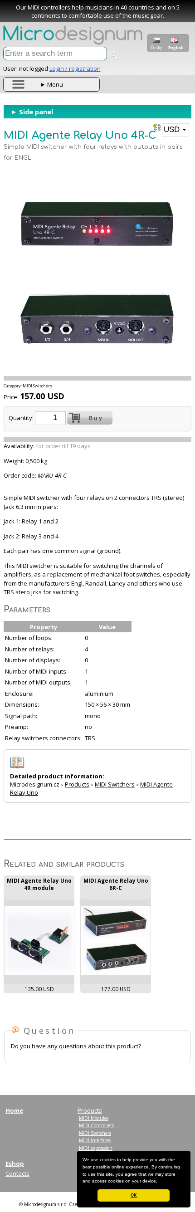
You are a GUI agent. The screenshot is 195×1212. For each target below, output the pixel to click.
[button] (160, 1182)
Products (77, 784)
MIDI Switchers (37, 386)
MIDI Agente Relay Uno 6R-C (115, 884)
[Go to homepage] (73, 43)
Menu (51, 84)
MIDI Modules (93, 1118)
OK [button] (134, 1195)
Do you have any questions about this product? (76, 1046)
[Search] (113, 55)
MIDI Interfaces (95, 1140)
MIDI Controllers (96, 1125)
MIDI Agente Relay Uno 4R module (39, 884)
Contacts (17, 1173)
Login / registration (75, 68)
